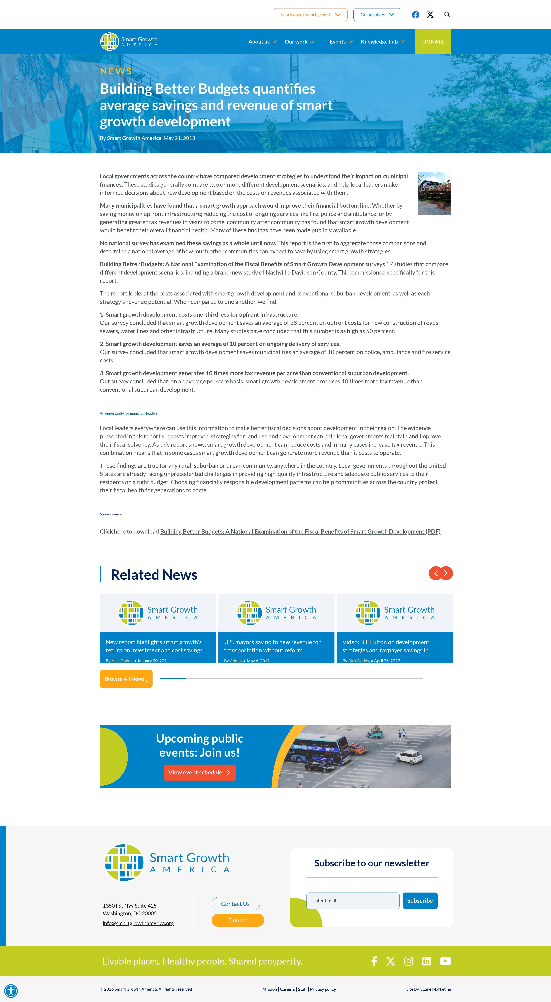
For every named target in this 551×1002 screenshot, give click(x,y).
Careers (287, 989)
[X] (430, 14)
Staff (302, 989)
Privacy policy (323, 989)
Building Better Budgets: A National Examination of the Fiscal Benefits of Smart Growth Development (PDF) (300, 531)
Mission (269, 989)
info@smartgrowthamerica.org (138, 923)
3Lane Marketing (435, 989)
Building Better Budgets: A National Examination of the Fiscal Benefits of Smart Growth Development (232, 263)
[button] (445, 14)
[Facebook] (415, 14)
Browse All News (124, 679)
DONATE (433, 41)
